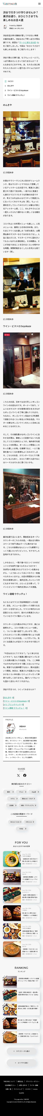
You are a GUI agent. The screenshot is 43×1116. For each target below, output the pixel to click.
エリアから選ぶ (23, 1063)
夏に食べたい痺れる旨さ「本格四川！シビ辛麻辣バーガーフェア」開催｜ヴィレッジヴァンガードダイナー (29, 915)
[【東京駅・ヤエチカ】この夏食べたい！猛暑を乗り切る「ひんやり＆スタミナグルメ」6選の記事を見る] (12, 949)
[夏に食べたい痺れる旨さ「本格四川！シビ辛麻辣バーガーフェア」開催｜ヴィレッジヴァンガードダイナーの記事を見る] (12, 913)
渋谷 (21, 829)
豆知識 (11, 805)
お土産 (34, 792)
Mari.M (24, 874)
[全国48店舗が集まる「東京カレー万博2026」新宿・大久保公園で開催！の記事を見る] (12, 931)
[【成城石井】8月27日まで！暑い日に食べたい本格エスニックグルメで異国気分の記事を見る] (12, 859)
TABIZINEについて (9, 1081)
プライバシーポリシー (33, 1081)
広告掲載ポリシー (10, 1085)
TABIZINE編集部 (26, 856)
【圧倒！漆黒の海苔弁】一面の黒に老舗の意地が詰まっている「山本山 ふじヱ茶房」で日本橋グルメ (30, 897)
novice (35, 1089)
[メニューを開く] (39, 3)
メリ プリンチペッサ (12, 704)
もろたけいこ (25, 892)
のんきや (9, 86)
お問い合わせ (23, 1085)
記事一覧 (8, 1089)
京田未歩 (19, 25)
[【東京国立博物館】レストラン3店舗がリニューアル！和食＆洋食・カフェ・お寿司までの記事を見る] (12, 877)
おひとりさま (15, 822)
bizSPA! (21, 1093)
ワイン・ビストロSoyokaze (15, 701)
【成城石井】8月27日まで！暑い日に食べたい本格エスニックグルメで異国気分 (30, 861)
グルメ (21, 792)
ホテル (13, 799)
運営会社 (20, 1081)
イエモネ (28, 1089)
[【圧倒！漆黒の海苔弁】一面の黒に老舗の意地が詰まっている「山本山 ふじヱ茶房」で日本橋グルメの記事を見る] (12, 895)
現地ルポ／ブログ (27, 799)
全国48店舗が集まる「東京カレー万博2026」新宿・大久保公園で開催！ (30, 933)
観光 (8, 792)
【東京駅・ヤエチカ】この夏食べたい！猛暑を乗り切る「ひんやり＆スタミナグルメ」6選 (29, 951)
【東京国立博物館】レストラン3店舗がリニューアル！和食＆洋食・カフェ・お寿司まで (30, 879)
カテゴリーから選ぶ (23, 1051)
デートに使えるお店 (27, 42)
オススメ (29, 822)
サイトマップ (18, 1089)
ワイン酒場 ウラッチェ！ (15, 95)
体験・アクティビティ (27, 805)
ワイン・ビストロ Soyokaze (16, 90)
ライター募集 (34, 1085)
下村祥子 (24, 910)
